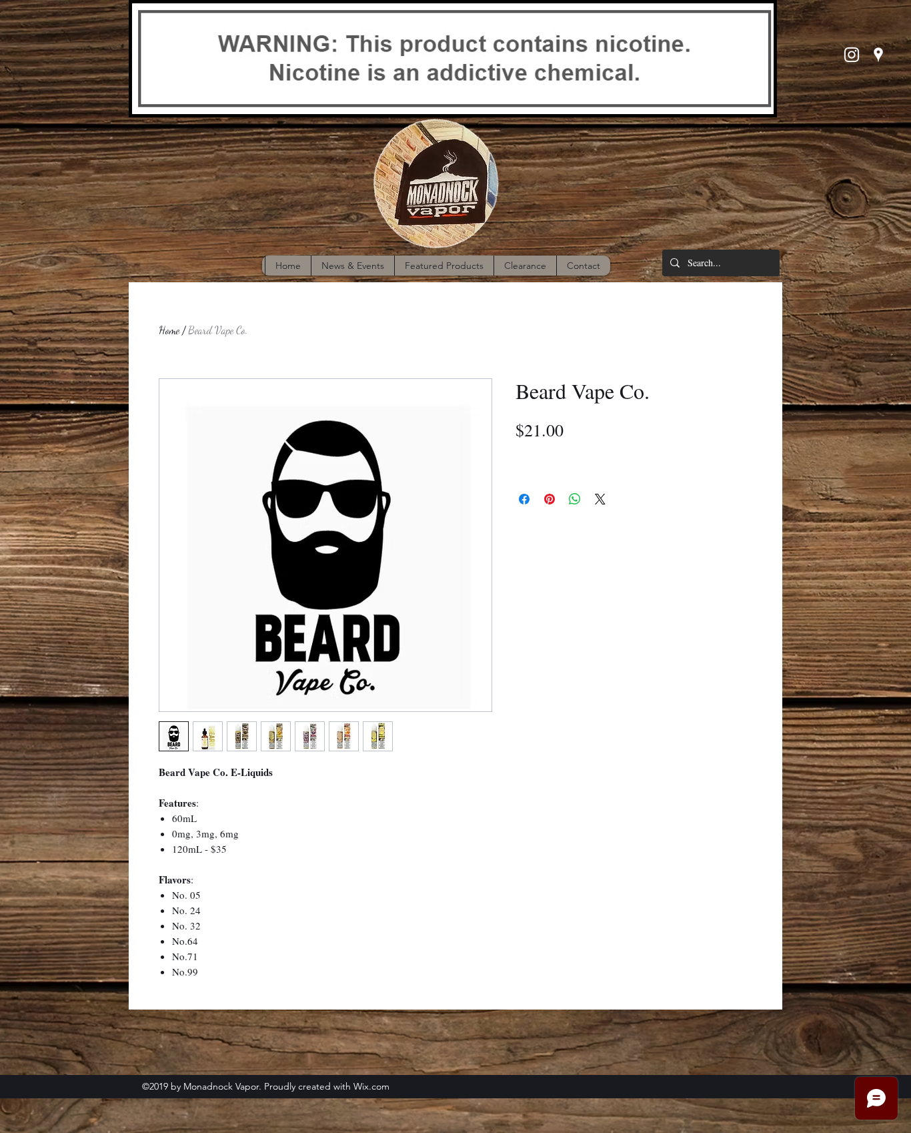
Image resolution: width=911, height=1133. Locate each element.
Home (169, 330)
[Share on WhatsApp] (575, 499)
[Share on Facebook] (524, 499)
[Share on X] (600, 499)
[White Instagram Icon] (852, 55)
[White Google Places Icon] (878, 55)
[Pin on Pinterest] (550, 499)
